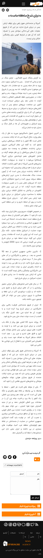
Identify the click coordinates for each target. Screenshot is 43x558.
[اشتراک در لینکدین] (5, 457)
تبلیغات (13, 532)
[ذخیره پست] (7, 10)
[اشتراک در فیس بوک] (14, 457)
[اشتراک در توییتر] (10, 457)
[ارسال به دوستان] (3, 10)
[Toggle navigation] (23, 4)
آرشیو (5, 532)
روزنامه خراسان (31, 438)
